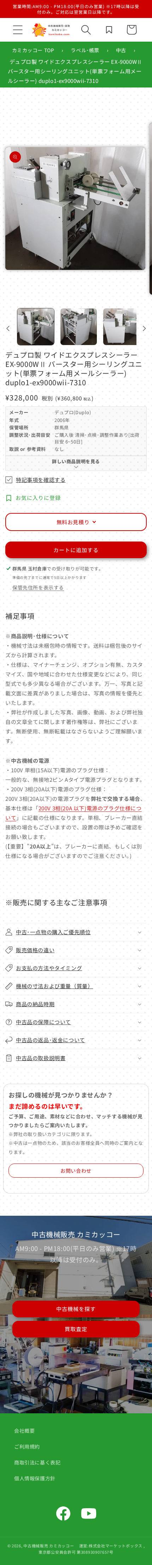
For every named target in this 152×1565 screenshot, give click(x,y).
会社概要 (24, 1430)
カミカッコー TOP (33, 50)
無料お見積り (73, 522)
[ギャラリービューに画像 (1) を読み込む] (35, 326)
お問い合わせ (76, 1170)
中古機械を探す (76, 1308)
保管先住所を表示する (38, 587)
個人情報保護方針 (34, 1478)
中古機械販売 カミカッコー (48, 1545)
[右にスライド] (144, 328)
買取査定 (76, 1329)
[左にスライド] (8, 328)
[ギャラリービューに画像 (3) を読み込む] (121, 326)
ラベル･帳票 (85, 50)
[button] (17, 29)
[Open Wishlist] (109, 29)
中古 (121, 50)
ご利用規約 (27, 1446)
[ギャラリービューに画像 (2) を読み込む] (78, 326)
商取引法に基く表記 (37, 1462)
